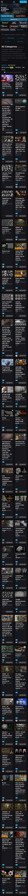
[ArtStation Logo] (14, 2)
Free (23, 67)
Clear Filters (20, 41)
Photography (5, 29)
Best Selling (11, 65)
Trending (4, 65)
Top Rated (18, 67)
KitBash (13, 29)
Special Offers (7, 67)
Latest (3, 69)
